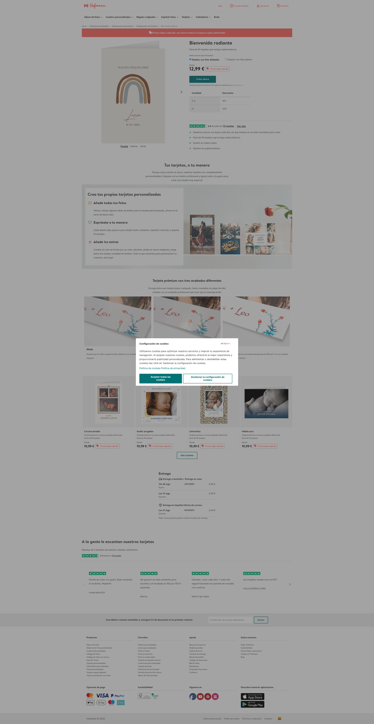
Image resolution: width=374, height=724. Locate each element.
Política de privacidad (173, 368)
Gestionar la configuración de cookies (208, 378)
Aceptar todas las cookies (161, 378)
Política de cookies (149, 368)
